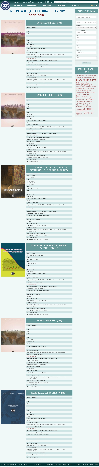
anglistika (81, 77)
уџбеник (91, 112)
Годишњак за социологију (85, 93)
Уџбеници (47, 5)
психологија (90, 111)
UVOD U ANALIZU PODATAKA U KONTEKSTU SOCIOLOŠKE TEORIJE (49, 247)
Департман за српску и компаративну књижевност (85, 101)
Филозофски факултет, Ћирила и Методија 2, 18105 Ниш (33, 2)
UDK (77, 35)
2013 (91, 76)
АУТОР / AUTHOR (80, 30)
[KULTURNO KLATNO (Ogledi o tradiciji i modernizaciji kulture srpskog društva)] (13, 198)
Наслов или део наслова (82, 14)
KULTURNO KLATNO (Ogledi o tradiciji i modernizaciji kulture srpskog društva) (49, 169)
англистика (79, 106)
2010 (86, 76)
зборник (88, 108)
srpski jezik (85, 86)
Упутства (76, 5)
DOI (77, 55)
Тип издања (79, 25)
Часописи (18, 5)
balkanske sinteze (89, 77)
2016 (94, 76)
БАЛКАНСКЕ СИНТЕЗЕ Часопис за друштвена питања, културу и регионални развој (85, 90)
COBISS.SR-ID (79, 50)
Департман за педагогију (83, 97)
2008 (78, 75)
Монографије (32, 5)
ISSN (77, 45)
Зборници (61, 5)
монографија (81, 111)
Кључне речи (79, 20)
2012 (89, 76)
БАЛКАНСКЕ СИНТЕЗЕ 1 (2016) (49, 95)
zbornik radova (92, 86)
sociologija (79, 86)
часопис (79, 115)
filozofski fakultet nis (86, 81)
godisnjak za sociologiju (82, 84)
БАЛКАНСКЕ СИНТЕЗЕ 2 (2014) (49, 320)
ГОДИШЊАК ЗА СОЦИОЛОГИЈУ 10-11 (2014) (49, 392)
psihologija (88, 85)
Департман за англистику (85, 96)
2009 (83, 76)
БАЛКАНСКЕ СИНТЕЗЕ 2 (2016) (49, 23)
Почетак (50, 464)
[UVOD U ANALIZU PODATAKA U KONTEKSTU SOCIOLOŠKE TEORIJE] (13, 276)
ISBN (77, 40)
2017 (77, 77)
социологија (81, 113)
